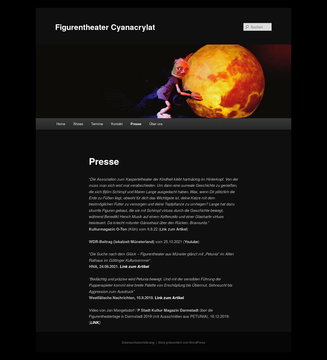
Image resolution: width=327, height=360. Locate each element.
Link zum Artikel (173, 229)
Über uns (156, 123)
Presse (136, 123)
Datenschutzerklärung (138, 342)
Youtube (191, 241)
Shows (78, 123)
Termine (97, 123)
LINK (94, 322)
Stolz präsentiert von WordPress (181, 342)
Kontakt (117, 123)
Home (60, 123)
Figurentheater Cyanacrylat (105, 26)
